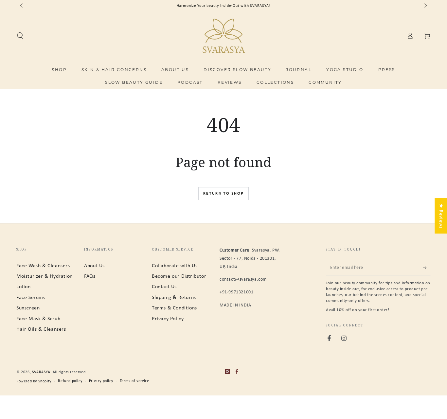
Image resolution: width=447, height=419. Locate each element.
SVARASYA (41, 372)
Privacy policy (101, 381)
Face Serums (30, 297)
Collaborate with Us (174, 266)
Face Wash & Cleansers (43, 266)
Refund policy (70, 381)
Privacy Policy (168, 319)
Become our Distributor (179, 276)
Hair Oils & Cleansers (41, 329)
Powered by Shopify (33, 381)
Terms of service (134, 381)
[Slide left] (21, 6)
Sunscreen (28, 308)
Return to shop (223, 193)
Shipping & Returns (174, 297)
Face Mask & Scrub (38, 319)
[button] (19, 35)
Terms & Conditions (174, 308)
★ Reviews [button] (440, 215)
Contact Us (164, 286)
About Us (94, 266)
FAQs (89, 276)
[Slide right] (425, 6)
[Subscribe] (427, 268)
